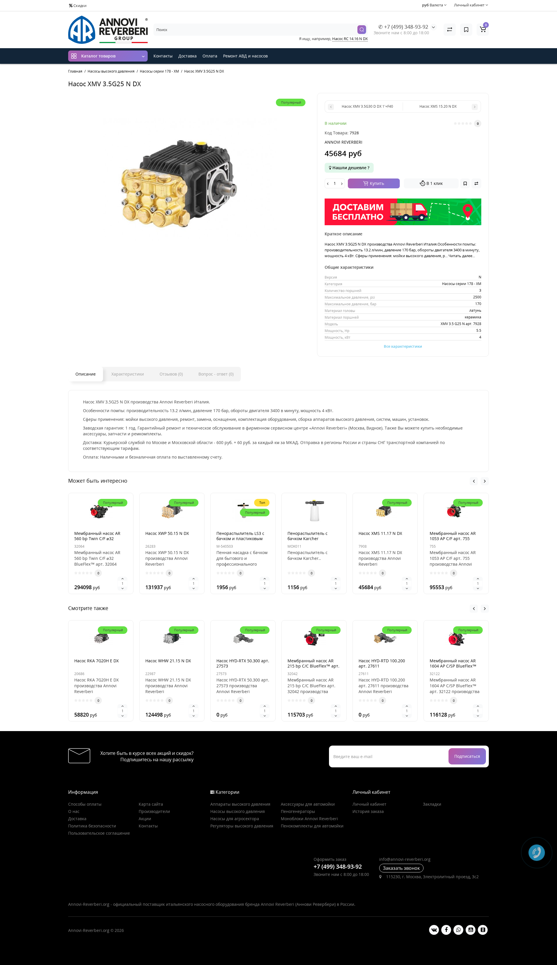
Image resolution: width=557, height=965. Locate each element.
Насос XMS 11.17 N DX (380, 533)
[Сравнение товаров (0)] (450, 30)
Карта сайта (151, 804)
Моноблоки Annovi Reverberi (309, 818)
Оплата (209, 56)
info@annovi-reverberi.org (405, 859)
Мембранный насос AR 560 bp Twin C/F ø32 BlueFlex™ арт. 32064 (97, 538)
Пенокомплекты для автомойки (312, 826)
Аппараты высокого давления (240, 804)
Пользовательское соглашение (99, 833)
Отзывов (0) (171, 374)
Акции (145, 818)
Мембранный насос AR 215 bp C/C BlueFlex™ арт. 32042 (313, 666)
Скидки (79, 5)
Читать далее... (462, 255)
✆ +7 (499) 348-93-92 (403, 26)
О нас (73, 811)
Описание (85, 374)
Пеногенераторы (298, 811)
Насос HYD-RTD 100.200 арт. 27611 (382, 663)
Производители (154, 811)
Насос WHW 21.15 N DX (168, 660)
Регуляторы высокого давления (241, 826)
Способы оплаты (85, 804)
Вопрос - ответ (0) (216, 374)
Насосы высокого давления (237, 811)
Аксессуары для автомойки (308, 804)
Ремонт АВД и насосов (245, 56)
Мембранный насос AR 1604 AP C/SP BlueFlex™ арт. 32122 (453, 666)
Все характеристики (403, 346)
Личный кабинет (369, 804)
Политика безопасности (92, 826)
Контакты (163, 56)
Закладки (432, 804)
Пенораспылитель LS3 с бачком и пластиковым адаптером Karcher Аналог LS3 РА (240, 541)
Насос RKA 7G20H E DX (96, 660)
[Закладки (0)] (466, 30)
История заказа (368, 811)
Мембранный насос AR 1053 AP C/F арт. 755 (453, 536)
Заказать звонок (401, 868)
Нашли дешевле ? (350, 167)
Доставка (187, 56)
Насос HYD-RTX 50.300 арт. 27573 (242, 663)
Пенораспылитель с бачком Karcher (307, 536)
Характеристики (127, 374)
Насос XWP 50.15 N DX (167, 533)
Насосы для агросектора (234, 818)
